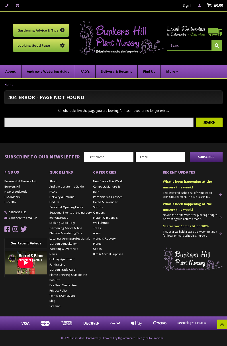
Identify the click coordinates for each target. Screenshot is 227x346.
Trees (97, 228)
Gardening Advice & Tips (65, 228)
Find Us (54, 202)
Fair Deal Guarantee (63, 285)
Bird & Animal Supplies (108, 254)
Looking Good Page (62, 223)
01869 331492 (18, 212)
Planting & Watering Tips (65, 233)
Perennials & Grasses (108, 197)
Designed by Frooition (150, 338)
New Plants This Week (108, 181)
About (53, 181)
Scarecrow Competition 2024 (185, 226)
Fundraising (57, 264)
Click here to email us (23, 218)
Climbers (99, 212)
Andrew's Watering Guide (66, 186)
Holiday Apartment (61, 259)
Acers (97, 233)
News (53, 254)
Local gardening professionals (69, 238)
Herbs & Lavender (105, 202)
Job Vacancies (58, 218)
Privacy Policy (58, 290)
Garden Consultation (63, 244)
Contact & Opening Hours (66, 207)
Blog (52, 301)
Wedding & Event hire (63, 249)
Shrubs (98, 207)
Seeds (97, 249)
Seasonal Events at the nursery (70, 212)
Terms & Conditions (62, 296)
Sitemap (55, 306)
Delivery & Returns (61, 197)
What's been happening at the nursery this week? (187, 184)
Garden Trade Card (62, 270)
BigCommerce (126, 338)
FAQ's (53, 192)
